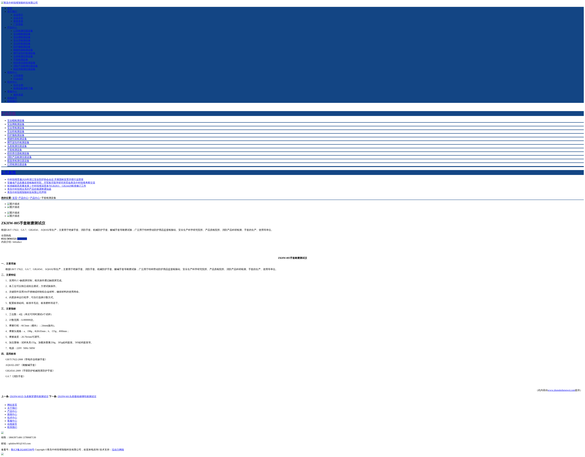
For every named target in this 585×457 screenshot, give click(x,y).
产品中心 (12, 27)
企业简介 (18, 14)
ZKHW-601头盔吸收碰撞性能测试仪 (77, 396)
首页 (9, 8)
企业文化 (18, 18)
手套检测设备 (20, 59)
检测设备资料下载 (23, 88)
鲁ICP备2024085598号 (22, 449)
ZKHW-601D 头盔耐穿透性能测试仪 (29, 396)
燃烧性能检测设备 (23, 50)
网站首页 (12, 405)
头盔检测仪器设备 (23, 56)
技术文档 (18, 85)
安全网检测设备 (21, 37)
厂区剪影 (18, 24)
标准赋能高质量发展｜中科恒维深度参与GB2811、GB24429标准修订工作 (46, 186)
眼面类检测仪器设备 (24, 69)
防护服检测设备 (21, 46)
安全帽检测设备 (21, 34)
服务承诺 (18, 94)
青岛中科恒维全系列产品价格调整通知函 (29, 189)
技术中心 (12, 82)
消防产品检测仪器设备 (25, 66)
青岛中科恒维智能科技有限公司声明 (26, 192)
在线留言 (12, 98)
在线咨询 (22, 238)
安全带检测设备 (21, 40)
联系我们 (12, 101)
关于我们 (12, 11)
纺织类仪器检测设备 (24, 62)
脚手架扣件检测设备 (24, 53)
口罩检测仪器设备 (23, 30)
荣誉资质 (18, 21)
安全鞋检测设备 (21, 43)
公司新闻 (18, 75)
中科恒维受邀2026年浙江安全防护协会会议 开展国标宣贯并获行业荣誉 (45, 179)
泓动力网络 (118, 449)
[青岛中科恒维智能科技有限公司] (19, 2)
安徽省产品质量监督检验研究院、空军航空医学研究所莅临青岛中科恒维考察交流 (51, 182)
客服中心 (12, 91)
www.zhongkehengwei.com (561, 390)
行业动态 (18, 78)
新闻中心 (12, 72)
